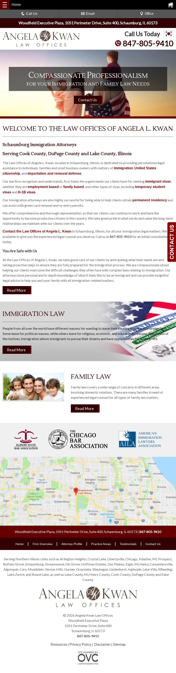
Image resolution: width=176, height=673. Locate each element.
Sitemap (119, 644)
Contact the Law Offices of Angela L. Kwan (37, 231)
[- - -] (4, 4)
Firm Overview (42, 544)
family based (73, 187)
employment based (43, 187)
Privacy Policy (80, 644)
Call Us (31, 13)
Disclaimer (102, 644)
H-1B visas (26, 192)
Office (149, 13)
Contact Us (87, 99)
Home (19, 544)
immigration (123, 168)
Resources (59, 644)
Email (90, 13)
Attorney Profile (71, 544)
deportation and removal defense (54, 173)
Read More (16, 290)
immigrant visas (158, 181)
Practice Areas (101, 544)
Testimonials (128, 544)
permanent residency (149, 200)
